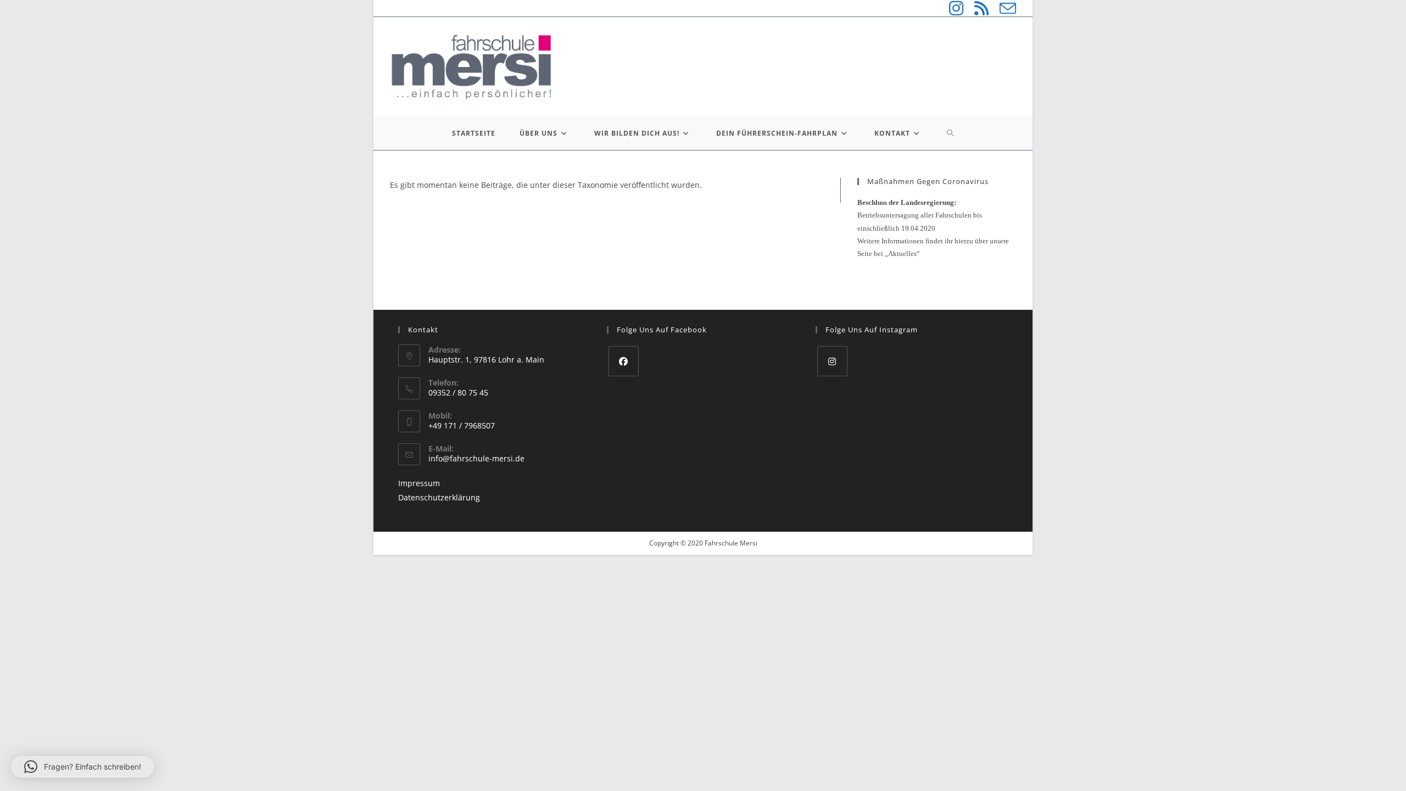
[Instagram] (832, 361)
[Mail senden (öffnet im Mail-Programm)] (1002, 8)
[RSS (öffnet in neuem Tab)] (976, 8)
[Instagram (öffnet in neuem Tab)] (950, 8)
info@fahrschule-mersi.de (476, 458)
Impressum (419, 483)
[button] (82, 767)
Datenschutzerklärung (439, 497)
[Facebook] (624, 361)
